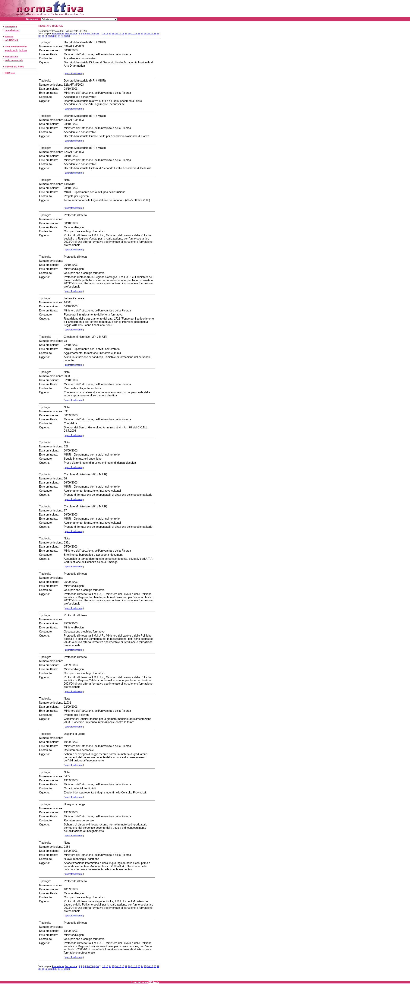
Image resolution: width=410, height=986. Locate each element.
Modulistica (11, 56)
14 (110, 33)
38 (65, 36)
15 (113, 33)
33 (49, 36)
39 (68, 36)
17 (119, 33)
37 (62, 36)
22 (135, 33)
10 (97, 33)
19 (126, 33)
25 (145, 33)
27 (151, 33)
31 (43, 36)
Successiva (71, 33)
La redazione (12, 30)
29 (158, 33)
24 (142, 33)
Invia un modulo (14, 60)
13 (106, 33)
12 (103, 33)
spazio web (11, 50)
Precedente (58, 33)
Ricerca (9, 36)
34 (52, 36)
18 (123, 33)
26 (148, 33)
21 (132, 33)
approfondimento (73, 73)
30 (39, 36)
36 (59, 36)
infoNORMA (11, 40)
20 (129, 33)
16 (116, 33)
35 (55, 36)
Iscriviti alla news (14, 66)
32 (46, 36)
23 (139, 33)
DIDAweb (10, 73)
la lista (23, 50)
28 (155, 33)
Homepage (11, 26)
